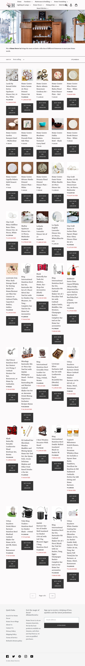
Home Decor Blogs (12, 621)
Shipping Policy (11, 634)
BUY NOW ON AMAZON (12, 110)
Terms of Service (11, 638)
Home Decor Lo (15, 661)
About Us (9, 625)
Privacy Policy (11, 631)
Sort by (8, 59)
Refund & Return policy (14, 641)
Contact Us (9, 628)
